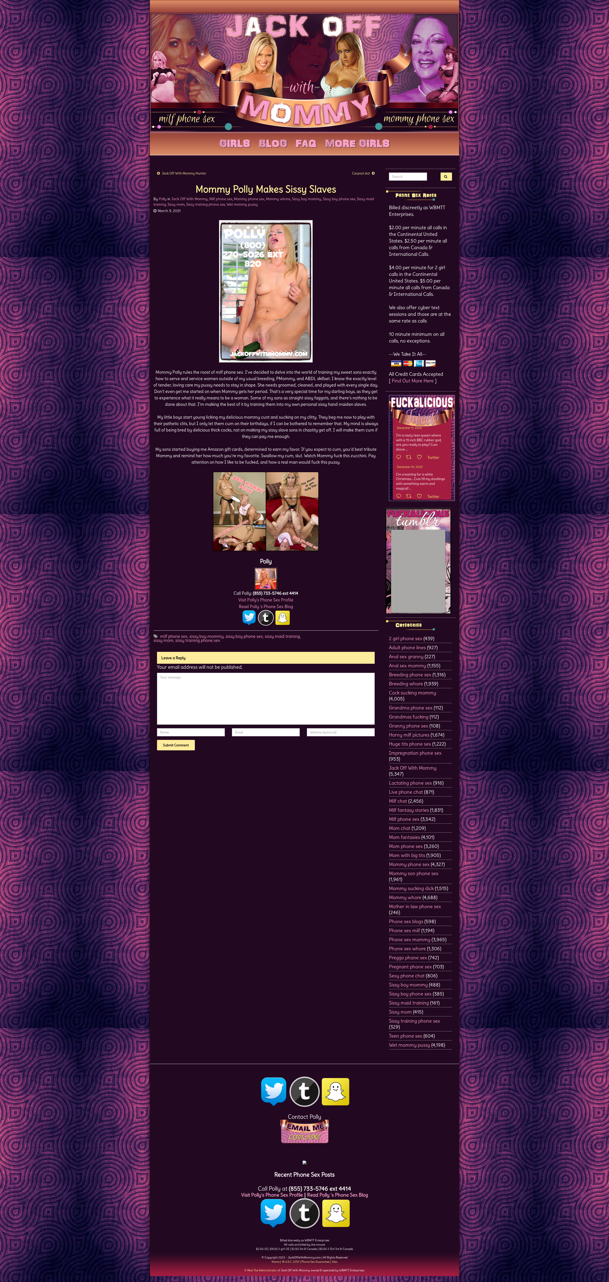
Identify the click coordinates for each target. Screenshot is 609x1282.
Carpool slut (361, 173)
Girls (234, 142)
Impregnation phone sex (415, 753)
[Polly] (266, 577)
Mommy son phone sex (413, 873)
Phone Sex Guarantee (315, 1261)
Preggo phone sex (408, 957)
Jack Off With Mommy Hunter (184, 173)
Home (276, 1261)
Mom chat (399, 828)
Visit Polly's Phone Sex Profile (265, 600)
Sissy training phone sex (205, 204)
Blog (273, 142)
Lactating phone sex (410, 783)
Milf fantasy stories (409, 810)
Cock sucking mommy (412, 693)
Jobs (334, 1261)
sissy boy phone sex (244, 636)
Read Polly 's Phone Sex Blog (266, 606)
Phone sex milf (404, 930)
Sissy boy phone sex (339, 199)
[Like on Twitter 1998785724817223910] (421, 496)
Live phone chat (406, 792)
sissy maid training (282, 636)
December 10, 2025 (409, 467)
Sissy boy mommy (306, 199)
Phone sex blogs (406, 921)
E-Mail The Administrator (261, 1270)
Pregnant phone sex (410, 967)
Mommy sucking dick (411, 888)
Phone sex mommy (409, 939)
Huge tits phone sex (410, 744)
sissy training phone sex (197, 640)
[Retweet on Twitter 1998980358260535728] (410, 457)
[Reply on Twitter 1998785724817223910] (400, 496)
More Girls (357, 142)
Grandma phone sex (410, 708)
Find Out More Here (413, 381)
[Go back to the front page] (304, 72)
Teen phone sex (405, 1036)
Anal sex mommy (407, 665)
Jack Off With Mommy (189, 199)
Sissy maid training (409, 1003)
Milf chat (398, 801)
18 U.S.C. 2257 (290, 1261)
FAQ (306, 142)
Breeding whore (406, 684)
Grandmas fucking (408, 717)
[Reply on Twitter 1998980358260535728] (400, 457)
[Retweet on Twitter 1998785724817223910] (410, 496)
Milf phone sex (220, 199)
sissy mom (163, 640)
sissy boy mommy (206, 636)
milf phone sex (173, 636)
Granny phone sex (408, 726)
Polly (163, 199)
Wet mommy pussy (242, 204)
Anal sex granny (406, 656)
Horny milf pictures (409, 735)
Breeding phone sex (410, 675)
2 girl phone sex (405, 638)
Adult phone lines (407, 647)
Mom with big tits (407, 855)
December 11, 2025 (409, 428)
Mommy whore (278, 199)
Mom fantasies (404, 837)
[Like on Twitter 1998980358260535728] (421, 457)
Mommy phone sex (249, 199)
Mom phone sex (406, 846)
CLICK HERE (304, 1137)
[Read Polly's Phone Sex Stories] (304, 1161)
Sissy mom (176, 204)
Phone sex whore (407, 948)
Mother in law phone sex (415, 906)
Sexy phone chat (407, 976)
